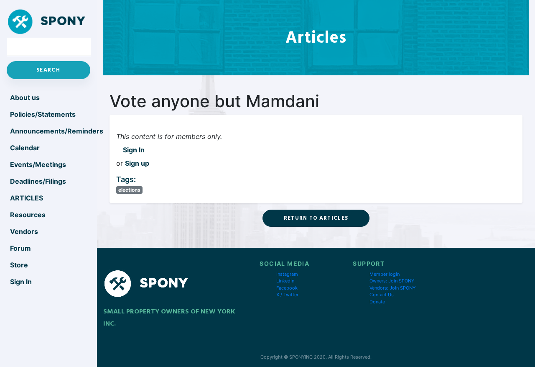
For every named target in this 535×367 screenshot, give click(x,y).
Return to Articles (316, 218)
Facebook (287, 288)
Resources (28, 214)
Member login (384, 274)
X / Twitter (287, 295)
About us (25, 97)
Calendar (25, 148)
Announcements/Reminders (50, 131)
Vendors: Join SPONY (392, 288)
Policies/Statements (43, 114)
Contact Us (381, 295)
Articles (26, 198)
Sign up (137, 163)
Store (19, 265)
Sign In (134, 150)
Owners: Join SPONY (391, 281)
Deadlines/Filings (38, 181)
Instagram (287, 274)
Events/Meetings (38, 164)
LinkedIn (285, 281)
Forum (20, 248)
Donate (377, 302)
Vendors (24, 231)
